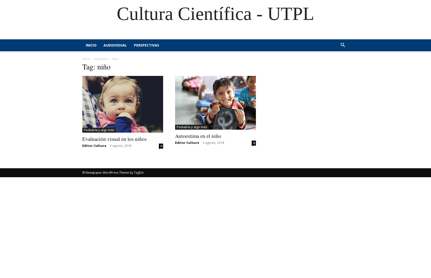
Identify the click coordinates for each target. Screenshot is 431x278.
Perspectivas (146, 45)
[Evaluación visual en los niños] (122, 104)
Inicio (91, 45)
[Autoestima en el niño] (215, 103)
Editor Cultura (94, 145)
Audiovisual (115, 45)
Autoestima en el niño (198, 135)
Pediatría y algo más (99, 130)
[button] (343, 45)
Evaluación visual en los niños (114, 138)
